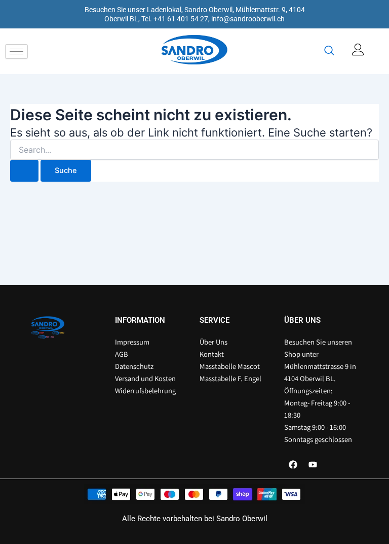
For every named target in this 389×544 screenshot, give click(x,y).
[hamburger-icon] (16, 51)
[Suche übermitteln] (24, 171)
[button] (329, 51)
